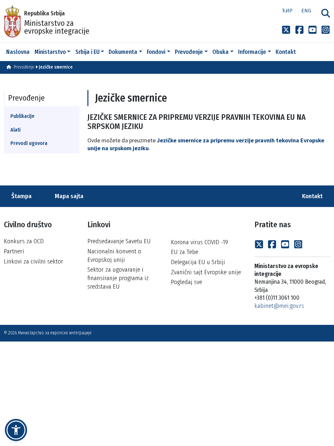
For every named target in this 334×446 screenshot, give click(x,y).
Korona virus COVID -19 (199, 242)
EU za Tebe (184, 252)
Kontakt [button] (286, 52)
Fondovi (156, 52)
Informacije (252, 52)
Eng (306, 10)
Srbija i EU (87, 52)
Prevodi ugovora (28, 143)
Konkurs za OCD (24, 241)
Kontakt (313, 196)
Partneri (14, 251)
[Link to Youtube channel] (312, 30)
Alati (15, 130)
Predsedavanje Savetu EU (119, 241)
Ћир (287, 10)
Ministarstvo (50, 52)
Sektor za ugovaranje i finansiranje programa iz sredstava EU (118, 278)
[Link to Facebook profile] (299, 30)
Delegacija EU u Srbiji (198, 262)
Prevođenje (189, 52)
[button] (16, 430)
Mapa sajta (68, 196)
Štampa (21, 196)
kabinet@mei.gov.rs (279, 306)
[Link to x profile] (286, 30)
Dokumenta (123, 52)
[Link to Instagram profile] (325, 30)
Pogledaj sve (186, 282)
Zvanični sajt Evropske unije (206, 272)
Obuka (220, 52)
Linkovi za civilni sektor (33, 261)
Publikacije (22, 116)
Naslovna (18, 52)
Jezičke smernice (56, 67)
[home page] (9, 67)
